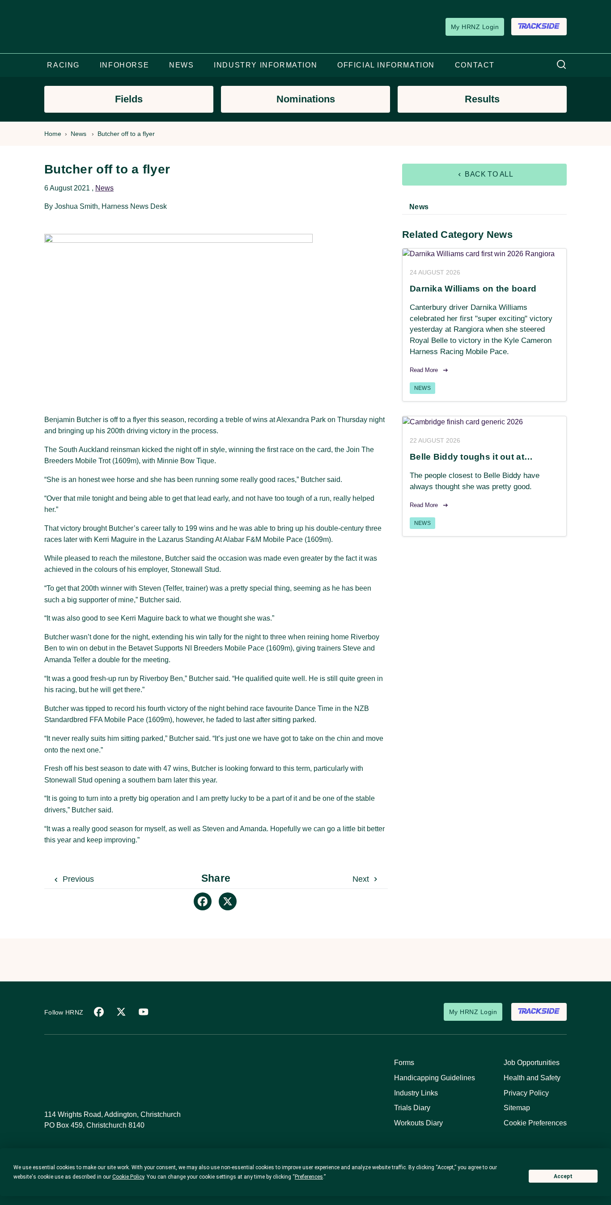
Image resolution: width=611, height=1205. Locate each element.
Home (52, 133)
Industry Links (416, 1093)
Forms (404, 1062)
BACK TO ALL (488, 174)
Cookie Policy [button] (128, 1177)
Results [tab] (482, 99)
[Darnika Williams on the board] (484, 254)
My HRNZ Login (475, 26)
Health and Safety (532, 1078)
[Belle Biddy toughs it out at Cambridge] (484, 421)
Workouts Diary (418, 1123)
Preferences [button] (309, 1177)
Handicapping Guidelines (434, 1078)
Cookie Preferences (535, 1123)
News (78, 133)
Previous (77, 879)
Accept (563, 1176)
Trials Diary (412, 1108)
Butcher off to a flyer (126, 133)
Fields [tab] (129, 99)
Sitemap (517, 1108)
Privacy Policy (526, 1093)
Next (361, 879)
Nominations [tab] (305, 99)
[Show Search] (561, 65)
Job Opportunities (532, 1062)
